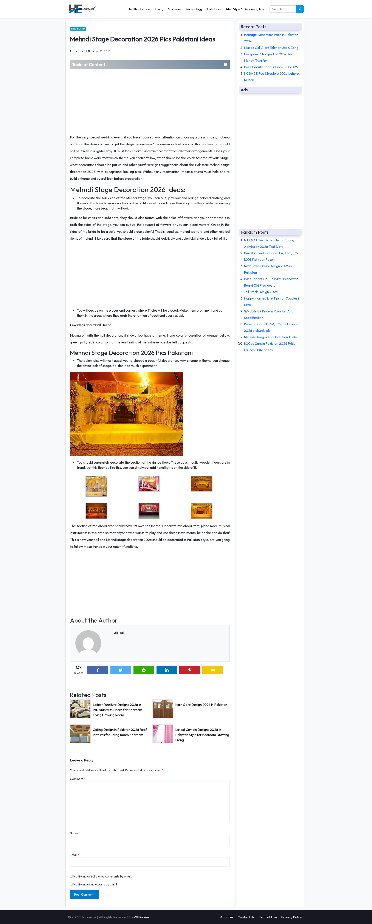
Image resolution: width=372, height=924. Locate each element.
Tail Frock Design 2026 (261, 292)
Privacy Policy (291, 917)
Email (74, 855)
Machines (174, 9)
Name (75, 833)
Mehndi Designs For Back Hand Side (270, 337)
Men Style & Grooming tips (245, 9)
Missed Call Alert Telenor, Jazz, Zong (271, 47)
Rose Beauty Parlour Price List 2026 (271, 67)
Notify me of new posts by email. (95, 884)
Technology (194, 9)
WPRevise (141, 917)
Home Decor (78, 28)
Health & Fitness (138, 9)
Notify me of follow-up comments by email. (102, 876)
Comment (77, 779)
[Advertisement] (150, 101)
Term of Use (268, 917)
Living (159, 9)
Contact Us (246, 917)
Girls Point (214, 9)
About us (226, 917)
